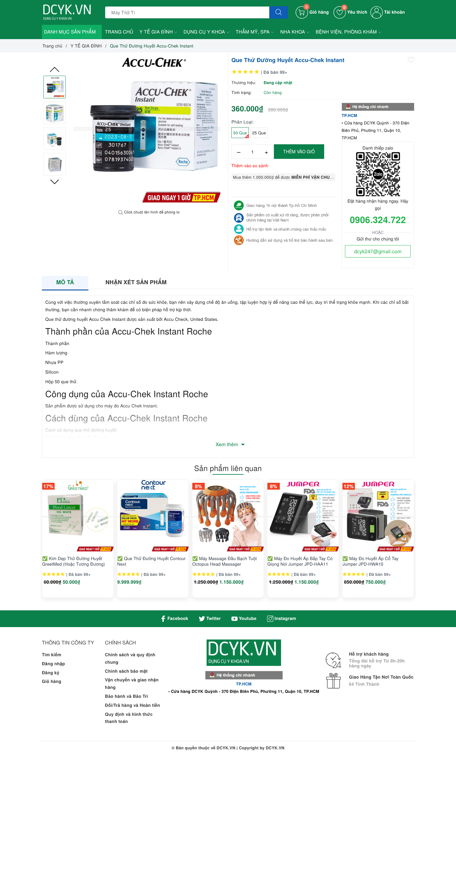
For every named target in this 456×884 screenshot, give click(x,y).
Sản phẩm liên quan (228, 467)
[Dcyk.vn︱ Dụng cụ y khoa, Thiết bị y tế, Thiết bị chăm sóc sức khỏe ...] (68, 12)
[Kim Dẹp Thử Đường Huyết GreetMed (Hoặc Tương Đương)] (78, 516)
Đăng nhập (53, 664)
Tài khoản (394, 12)
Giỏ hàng (51, 681)
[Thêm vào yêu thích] (411, 59)
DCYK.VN (275, 748)
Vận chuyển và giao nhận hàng (132, 683)
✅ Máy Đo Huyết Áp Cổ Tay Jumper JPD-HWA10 (370, 561)
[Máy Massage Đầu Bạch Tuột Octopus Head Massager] (228, 516)
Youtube (247, 618)
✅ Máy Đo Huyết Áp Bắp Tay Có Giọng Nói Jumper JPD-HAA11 (300, 561)
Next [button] (54, 181)
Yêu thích (355, 12)
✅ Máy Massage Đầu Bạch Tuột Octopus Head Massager (224, 561)
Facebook (177, 618)
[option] (149, 131)
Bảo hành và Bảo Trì (126, 696)
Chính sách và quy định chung (130, 658)
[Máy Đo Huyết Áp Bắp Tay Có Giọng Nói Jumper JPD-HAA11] (303, 516)
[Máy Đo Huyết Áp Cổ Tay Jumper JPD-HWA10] (378, 516)
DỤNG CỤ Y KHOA (204, 32)
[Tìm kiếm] (278, 12)
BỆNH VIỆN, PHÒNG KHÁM (347, 32)
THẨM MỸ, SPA (253, 32)
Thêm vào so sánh (249, 165)
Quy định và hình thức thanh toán (129, 718)
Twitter (213, 618)
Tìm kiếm (51, 655)
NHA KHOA (293, 32)
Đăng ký (50, 673)
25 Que (259, 133)
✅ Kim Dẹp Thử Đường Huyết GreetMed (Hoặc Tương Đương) (73, 561)
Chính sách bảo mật (126, 671)
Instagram (284, 618)
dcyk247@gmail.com (378, 251)
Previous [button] (54, 69)
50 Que (240, 133)
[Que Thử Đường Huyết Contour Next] (153, 516)
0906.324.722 (378, 219)
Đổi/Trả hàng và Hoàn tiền (132, 705)
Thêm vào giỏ (299, 151)
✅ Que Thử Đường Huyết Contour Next (151, 561)
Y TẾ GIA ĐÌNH (157, 32)
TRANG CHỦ (119, 32)
